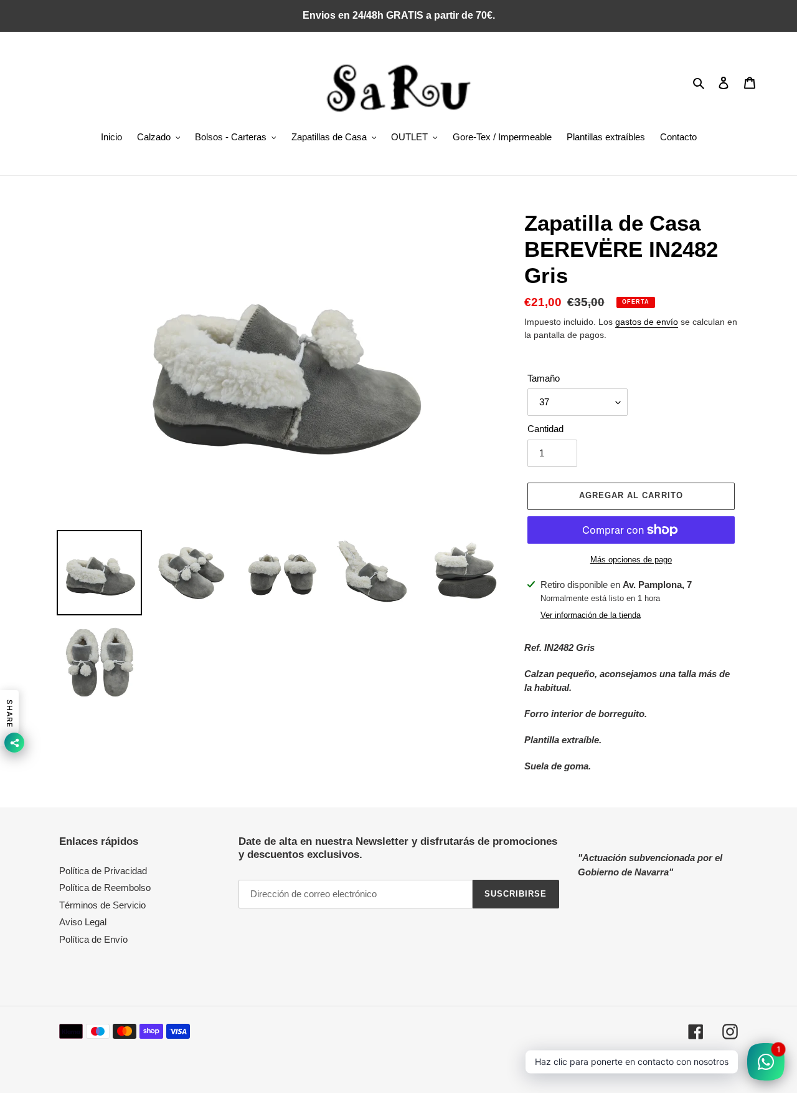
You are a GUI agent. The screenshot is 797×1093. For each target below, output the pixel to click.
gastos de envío (646, 322)
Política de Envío (93, 939)
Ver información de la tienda (590, 615)
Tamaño (543, 378)
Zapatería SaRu (633, 1064)
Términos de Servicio (102, 905)
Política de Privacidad (103, 870)
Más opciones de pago (631, 559)
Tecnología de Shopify (700, 1064)
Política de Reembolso (105, 887)
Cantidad (545, 428)
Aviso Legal (82, 922)
